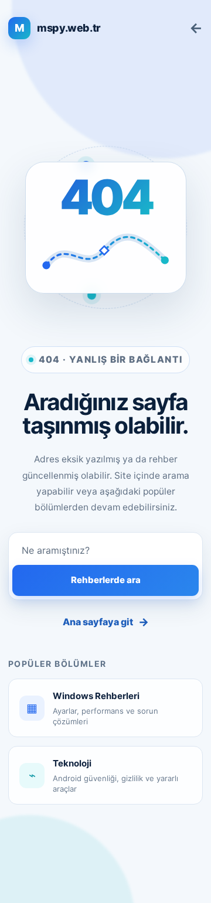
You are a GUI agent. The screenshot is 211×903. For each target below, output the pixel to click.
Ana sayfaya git (106, 622)
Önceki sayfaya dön (196, 28)
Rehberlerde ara (106, 579)
